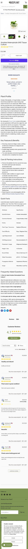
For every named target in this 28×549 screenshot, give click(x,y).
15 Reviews (10, 46)
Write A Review (14, 338)
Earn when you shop (20, 9)
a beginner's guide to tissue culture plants (15, 186)
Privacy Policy (13, 534)
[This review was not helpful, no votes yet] (25, 371)
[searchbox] (7, 345)
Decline (13, 541)
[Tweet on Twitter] (5, 310)
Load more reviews (14, 471)
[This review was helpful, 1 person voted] (22, 417)
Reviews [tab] (11, 319)
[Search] (25, 6)
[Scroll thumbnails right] (26, 36)
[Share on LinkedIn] (7, 310)
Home (2, 13)
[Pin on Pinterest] (10, 310)
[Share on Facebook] (2, 310)
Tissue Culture (12, 121)
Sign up (22, 512)
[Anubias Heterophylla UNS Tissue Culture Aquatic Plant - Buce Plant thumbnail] (4, 36)
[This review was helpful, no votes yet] (22, 371)
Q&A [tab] (17, 319)
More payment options (14, 64)
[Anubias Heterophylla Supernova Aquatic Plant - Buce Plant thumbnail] (11, 36)
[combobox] (12, 6)
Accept (13, 538)
